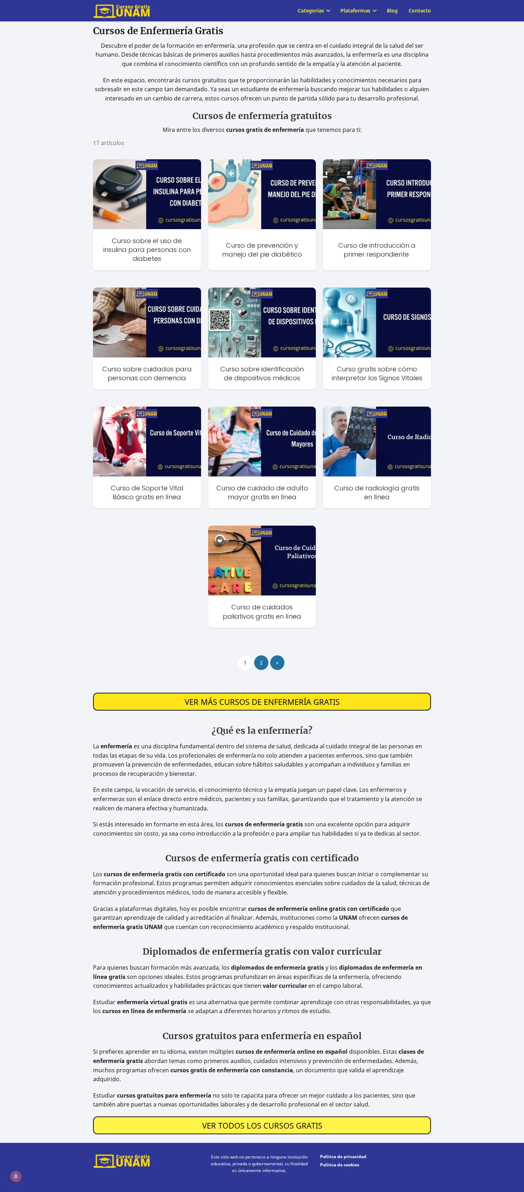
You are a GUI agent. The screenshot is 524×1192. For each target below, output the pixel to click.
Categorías (311, 10)
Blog (392, 10)
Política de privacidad (343, 1157)
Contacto (420, 10)
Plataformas (355, 10)
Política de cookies (339, 1165)
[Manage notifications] (15, 1176)
